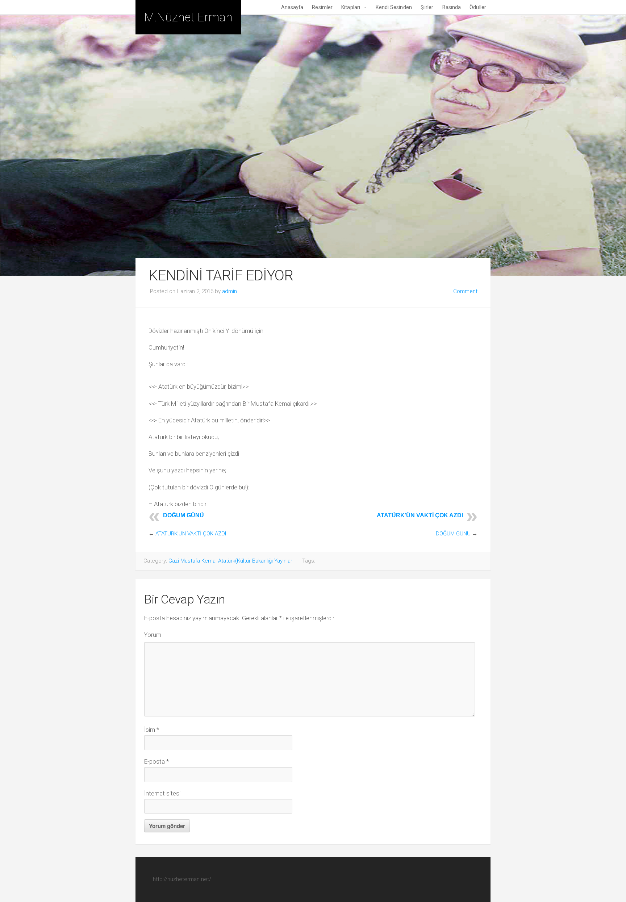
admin (229, 291)
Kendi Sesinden (394, 7)
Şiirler (427, 7)
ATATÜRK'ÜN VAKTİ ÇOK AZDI (420, 515)
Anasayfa (292, 7)
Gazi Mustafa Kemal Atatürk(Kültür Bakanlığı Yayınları (230, 561)
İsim (151, 729)
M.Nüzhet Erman (188, 17)
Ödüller (478, 7)
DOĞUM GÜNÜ (183, 515)
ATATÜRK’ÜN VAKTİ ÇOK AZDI (190, 533)
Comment (465, 291)
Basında (451, 7)
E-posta (156, 761)
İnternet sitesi (162, 793)
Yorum (152, 634)
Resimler (322, 7)
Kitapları (350, 7)
